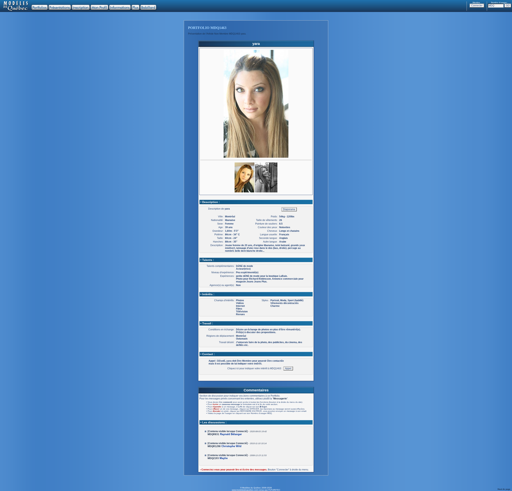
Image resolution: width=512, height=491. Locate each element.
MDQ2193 (213, 458)
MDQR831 (213, 434)
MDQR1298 (214, 446)
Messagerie (280, 398)
